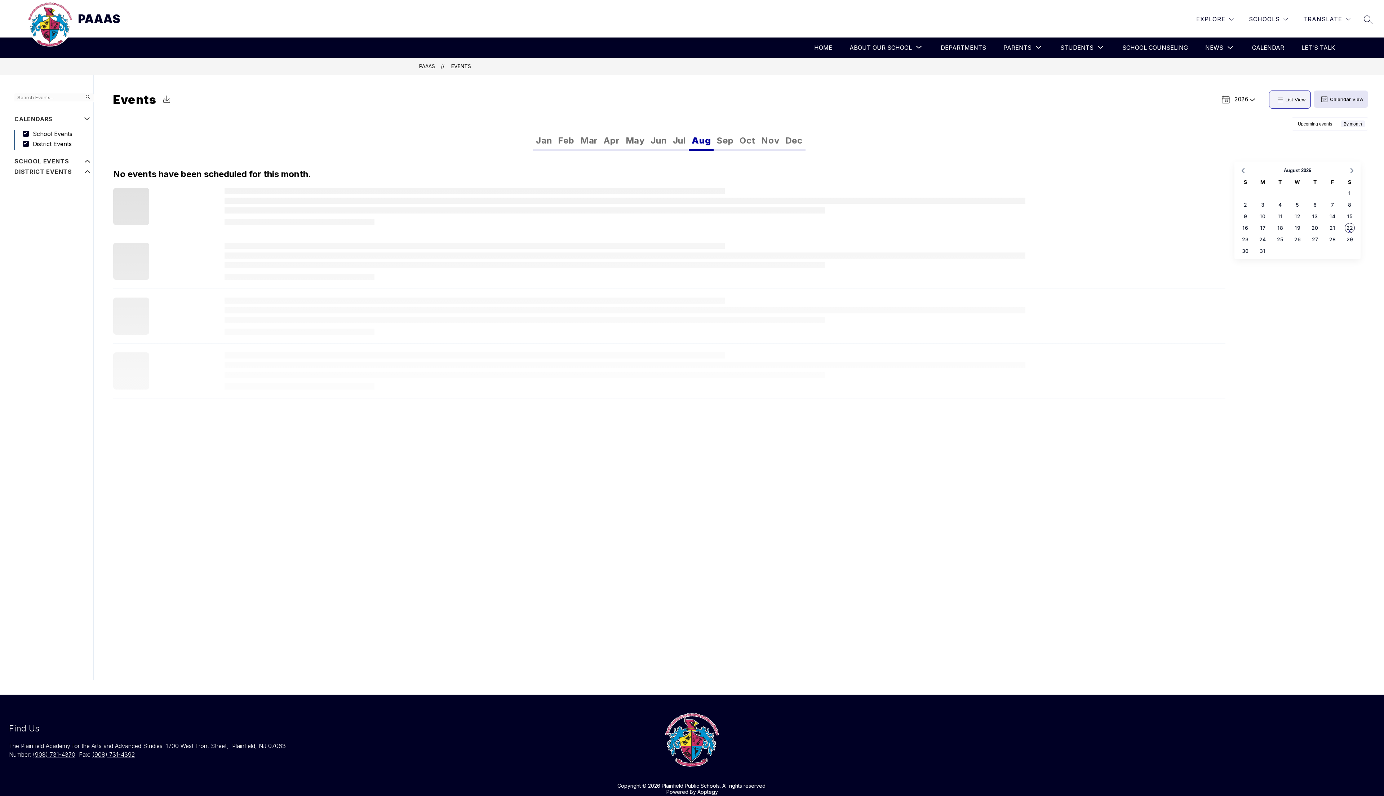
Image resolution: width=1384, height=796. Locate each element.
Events (461, 66)
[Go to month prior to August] (1243, 170)
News (1214, 47)
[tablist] (601, 141)
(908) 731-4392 (113, 754)
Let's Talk (1318, 47)
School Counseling (1155, 47)
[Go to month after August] (1352, 170)
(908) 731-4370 (54, 754)
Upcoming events (1315, 124)
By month (1353, 124)
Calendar (1268, 47)
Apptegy (707, 792)
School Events (52, 133)
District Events (52, 144)
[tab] (544, 141)
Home (823, 47)
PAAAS (427, 66)
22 (1350, 228)
